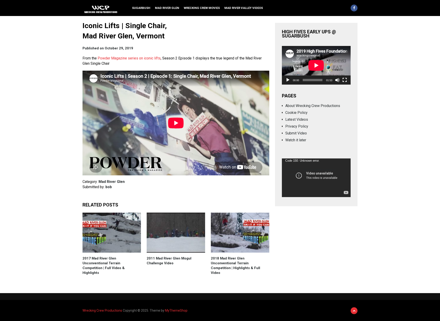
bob (108, 187)
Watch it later (295, 140)
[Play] (288, 80)
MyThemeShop (176, 310)
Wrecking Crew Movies (202, 8)
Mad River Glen (167, 8)
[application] (316, 65)
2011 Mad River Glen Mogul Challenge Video (169, 260)
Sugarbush (141, 8)
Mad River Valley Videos (243, 8)
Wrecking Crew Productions (102, 310)
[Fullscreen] (344, 80)
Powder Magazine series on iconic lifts (129, 58)
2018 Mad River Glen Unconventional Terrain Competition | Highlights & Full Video (235, 265)
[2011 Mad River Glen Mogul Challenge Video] (176, 233)
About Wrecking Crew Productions (312, 106)
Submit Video (296, 133)
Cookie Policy (296, 112)
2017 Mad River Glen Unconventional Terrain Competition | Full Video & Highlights (103, 265)
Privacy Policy (296, 126)
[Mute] (337, 80)
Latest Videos (296, 119)
